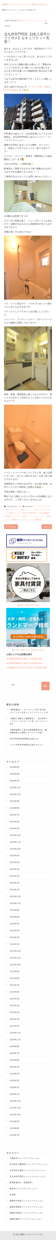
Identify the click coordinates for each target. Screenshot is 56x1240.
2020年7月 (15, 1053)
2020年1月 (15, 1094)
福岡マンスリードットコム (30, 20)
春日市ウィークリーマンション (24, 1188)
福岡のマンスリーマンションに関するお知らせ (25, 4)
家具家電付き (32, 513)
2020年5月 (15, 1067)
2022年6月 (15, 917)
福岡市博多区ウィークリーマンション (27, 1207)
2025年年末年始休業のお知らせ (24, 738)
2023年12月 (15, 835)
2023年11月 (15, 842)
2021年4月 (15, 1005)
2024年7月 (15, 815)
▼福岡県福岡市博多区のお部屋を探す (24, 658)
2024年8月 (15, 808)
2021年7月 (15, 985)
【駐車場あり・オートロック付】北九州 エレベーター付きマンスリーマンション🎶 (29, 711)
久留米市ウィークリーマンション (25, 1158)
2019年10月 (15, 1114)
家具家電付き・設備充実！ (22, 1182)
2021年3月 (15, 1012)
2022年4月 (15, 930)
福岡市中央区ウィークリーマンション (27, 1201)
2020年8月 (15, 1046)
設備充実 (38, 519)
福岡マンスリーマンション (22, 519)
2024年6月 (15, 821)
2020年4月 (15, 1073)
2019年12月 (15, 1101)
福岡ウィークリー (14, 516)
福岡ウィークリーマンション (33, 516)
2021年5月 (15, 998)
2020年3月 (15, 1080)
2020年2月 (15, 1087)
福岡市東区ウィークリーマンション (26, 1219)
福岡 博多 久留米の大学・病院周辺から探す (28, 650)
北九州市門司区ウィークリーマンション (28, 1176)
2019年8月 (15, 1128)
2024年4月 (15, 828)
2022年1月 (15, 944)
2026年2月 (15, 780)
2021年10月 (15, 964)
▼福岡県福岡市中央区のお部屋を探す (24, 663)
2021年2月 (15, 1019)
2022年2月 (15, 937)
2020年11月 (15, 1039)
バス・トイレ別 (32, 510)
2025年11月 (15, 787)
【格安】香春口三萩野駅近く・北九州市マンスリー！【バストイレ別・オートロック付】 (29, 721)
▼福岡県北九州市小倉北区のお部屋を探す (27, 667)
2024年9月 (15, 801)
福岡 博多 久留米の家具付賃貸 (28, 605)
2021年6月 (15, 992)
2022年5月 (15, 923)
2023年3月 (15, 876)
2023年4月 (15, 869)
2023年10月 (15, 849)
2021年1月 (15, 1026)
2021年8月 (15, 978)
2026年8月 (15, 767)
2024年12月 (15, 794)
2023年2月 (15, 883)
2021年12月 (15, 951)
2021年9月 (15, 971)
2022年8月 (15, 910)
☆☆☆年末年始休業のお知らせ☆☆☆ (27, 744)
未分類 (19, 506)
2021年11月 (15, 958)
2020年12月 (15, 1033)
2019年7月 (15, 1135)
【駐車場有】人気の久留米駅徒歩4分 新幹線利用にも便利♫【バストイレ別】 (28, 731)
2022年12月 (15, 896)
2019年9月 (15, 1121)
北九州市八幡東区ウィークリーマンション (29, 1164)
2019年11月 (15, 1108)
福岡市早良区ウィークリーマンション (27, 1213)
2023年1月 (15, 889)
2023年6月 (15, 855)
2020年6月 (15, 1060)
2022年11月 (15, 903)
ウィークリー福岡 (17, 510)
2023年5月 (15, 862)
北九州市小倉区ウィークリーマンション (28, 1170)
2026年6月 (15, 774)
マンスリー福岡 (20, 513)
